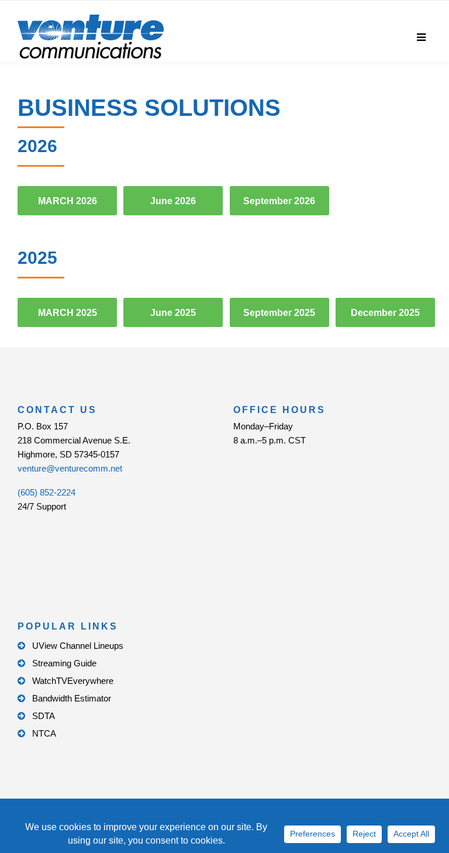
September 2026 (279, 201)
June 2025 (173, 313)
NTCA (44, 733)
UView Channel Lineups (77, 646)
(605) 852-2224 (46, 492)
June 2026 (173, 201)
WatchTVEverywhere (72, 681)
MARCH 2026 (67, 201)
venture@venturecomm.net (70, 468)
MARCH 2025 (67, 313)
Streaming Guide (64, 663)
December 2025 (385, 313)
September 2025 (279, 313)
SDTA (43, 716)
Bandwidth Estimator (71, 698)
